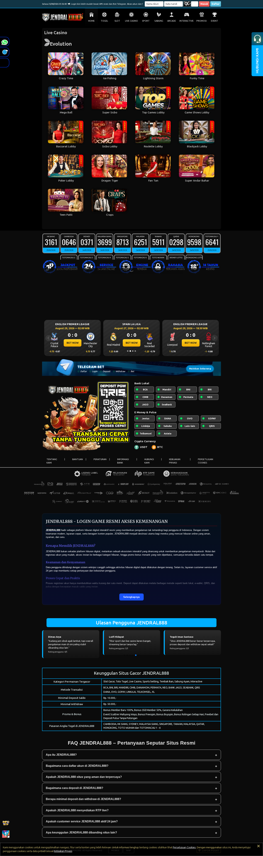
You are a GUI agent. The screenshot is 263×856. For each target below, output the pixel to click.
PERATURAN (100, 459)
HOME (91, 21)
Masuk (204, 4)
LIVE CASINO (131, 21)
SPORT (146, 21)
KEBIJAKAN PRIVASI (174, 461)
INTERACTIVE (186, 21)
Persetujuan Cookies (184, 847)
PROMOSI (201, 21)
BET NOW (73, 342)
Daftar (216, 4)
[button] (124, 655)
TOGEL (104, 21)
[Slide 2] (130, 351)
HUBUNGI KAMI (149, 461)
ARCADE (171, 21)
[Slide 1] (127, 351)
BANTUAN (77, 459)
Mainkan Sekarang (200, 368)
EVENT (214, 21)
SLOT (117, 21)
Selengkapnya (131, 596)
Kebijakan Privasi (63, 851)
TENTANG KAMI (52, 461)
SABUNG (158, 21)
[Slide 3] (132, 351)
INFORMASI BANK (123, 461)
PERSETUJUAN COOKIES (205, 461)
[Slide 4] (135, 351)
